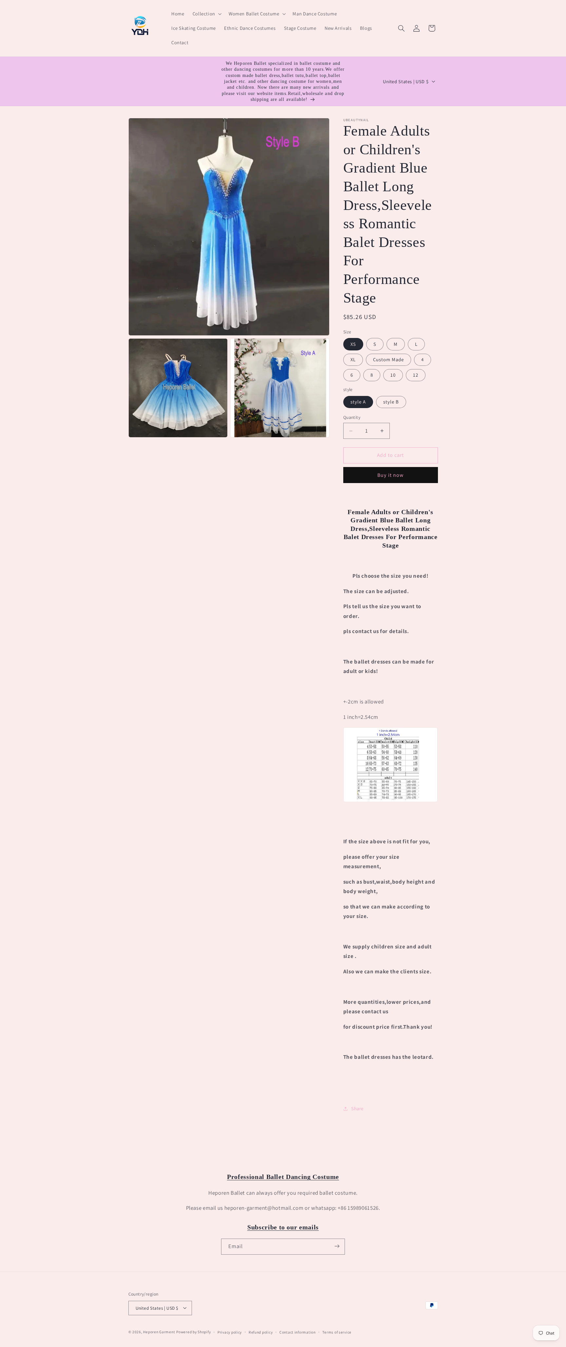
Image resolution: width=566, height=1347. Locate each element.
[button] (206, 14)
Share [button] (357, 1108)
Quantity (351, 417)
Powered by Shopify (193, 1331)
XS (353, 344)
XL (353, 359)
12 (415, 375)
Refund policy (261, 1331)
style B (391, 402)
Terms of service (336, 1331)
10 (393, 375)
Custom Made (388, 359)
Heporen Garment (159, 1331)
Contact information (297, 1331)
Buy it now (390, 475)
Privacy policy (229, 1331)
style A (358, 402)
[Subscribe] (337, 1246)
